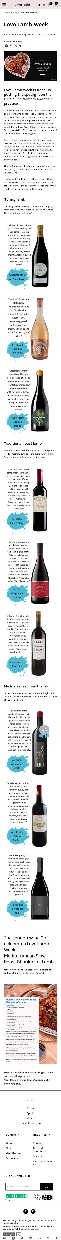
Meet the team (14, 1153)
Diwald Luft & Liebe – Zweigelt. (29, 973)
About (9, 1143)
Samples (13, 34)
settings (35, 1229)
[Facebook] (6, 46)
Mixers (30, 1118)
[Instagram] (11, 46)
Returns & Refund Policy (44, 1163)
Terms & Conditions (40, 1150)
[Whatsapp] (16, 46)
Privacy (37, 1156)
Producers (11, 1158)
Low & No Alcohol (31, 1123)
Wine (30, 1108)
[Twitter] (20, 46)
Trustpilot (9, 1200)
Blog (14, 12)
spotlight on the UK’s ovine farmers (27, 96)
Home (7, 12)
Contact (38, 1143)
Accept (9, 1235)
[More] (25, 46)
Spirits (31, 1113)
